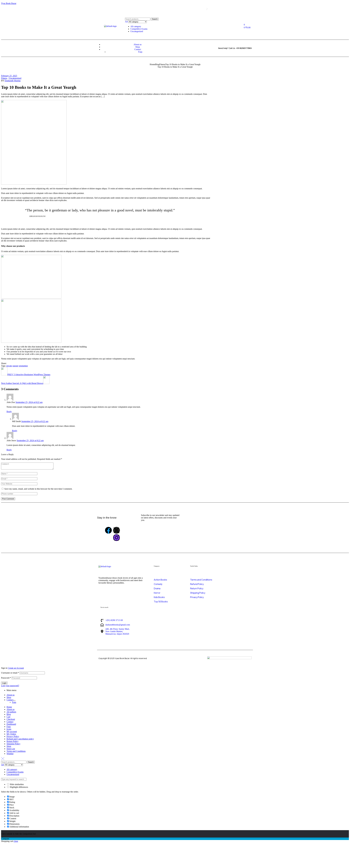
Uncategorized (136, 31)
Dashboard (11, 724)
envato (9, 366)
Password (6, 678)
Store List (11, 749)
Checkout (11, 719)
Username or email (10, 673)
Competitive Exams (138, 29)
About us (10, 695)
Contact (10, 700)
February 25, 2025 (9, 76)
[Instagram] (116, 537)
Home (152, 64)
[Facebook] (108, 530)
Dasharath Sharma (13, 80)
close (16, 841)
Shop (9, 697)
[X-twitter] (116, 530)
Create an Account (16, 668)
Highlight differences (18, 787)
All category (135, 26)
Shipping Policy (13, 744)
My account (12, 731)
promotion (23, 366)
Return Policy (12, 741)
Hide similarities (16, 784)
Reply (9, 411)
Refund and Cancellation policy (20, 739)
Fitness (162, 64)
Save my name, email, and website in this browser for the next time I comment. (38, 489)
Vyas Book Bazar (8, 3)
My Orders (11, 734)
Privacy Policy (13, 736)
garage (15, 366)
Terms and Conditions (16, 751)
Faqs (14, 702)
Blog (157, 64)
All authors (11, 712)
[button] (138, 10)
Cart (8, 717)
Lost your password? (10, 685)
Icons (9, 729)
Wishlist (10, 753)
